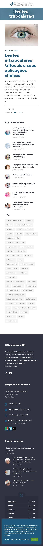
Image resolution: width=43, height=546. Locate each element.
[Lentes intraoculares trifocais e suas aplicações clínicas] (21, 35)
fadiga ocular (11, 247)
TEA (8, 308)
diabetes (19, 234)
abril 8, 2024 (17, 465)
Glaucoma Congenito (14, 255)
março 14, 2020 (18, 149)
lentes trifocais (12, 269)
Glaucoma (21, 251)
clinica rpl (10, 229)
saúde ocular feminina (14, 299)
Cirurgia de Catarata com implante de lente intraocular (24, 204)
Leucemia (24, 269)
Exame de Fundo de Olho (15, 242)
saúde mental (27, 290)
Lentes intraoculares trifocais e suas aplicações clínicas (20, 65)
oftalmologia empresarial (15, 282)
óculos (20, 317)
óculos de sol (11, 321)
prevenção (32, 282)
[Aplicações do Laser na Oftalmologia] (7, 157)
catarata (30, 221)
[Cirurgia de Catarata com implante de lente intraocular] (7, 206)
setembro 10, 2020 (19, 186)
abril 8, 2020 (17, 160)
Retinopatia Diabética (22, 175)
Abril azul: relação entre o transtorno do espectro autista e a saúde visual (25, 471)
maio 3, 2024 (10, 453)
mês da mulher (12, 273)
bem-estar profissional (14, 221)
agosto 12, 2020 (18, 178)
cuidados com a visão (24, 229)
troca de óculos (12, 312)
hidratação (10, 260)
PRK (8, 286)
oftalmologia (11, 277)
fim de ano (10, 251)
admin (9, 112)
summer (31, 303)
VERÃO (24, 312)
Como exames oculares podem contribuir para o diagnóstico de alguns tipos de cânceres (24, 459)
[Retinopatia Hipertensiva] (7, 185)
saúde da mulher (12, 290)
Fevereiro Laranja (26, 247)
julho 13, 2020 (18, 170)
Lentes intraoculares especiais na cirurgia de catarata (23, 144)
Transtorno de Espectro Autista (25, 308)
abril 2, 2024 (17, 476)
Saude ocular (31, 286)
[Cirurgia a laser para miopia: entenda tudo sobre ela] (7, 167)
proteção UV (17, 286)
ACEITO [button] (34, 539)
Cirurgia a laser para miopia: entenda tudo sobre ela (25, 166)
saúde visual (30, 299)
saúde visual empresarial (15, 303)
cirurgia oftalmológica (23, 225)
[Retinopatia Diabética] (7, 176)
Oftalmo (24, 273)
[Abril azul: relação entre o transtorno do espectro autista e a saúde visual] (8, 472)
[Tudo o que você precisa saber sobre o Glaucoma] (8, 483)
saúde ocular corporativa (15, 295)
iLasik (20, 260)
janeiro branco (12, 264)
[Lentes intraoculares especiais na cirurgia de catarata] (7, 146)
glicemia (28, 255)
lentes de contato (27, 264)
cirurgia (9, 225)
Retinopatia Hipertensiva (24, 184)
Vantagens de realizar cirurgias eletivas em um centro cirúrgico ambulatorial (24, 131)
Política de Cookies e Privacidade (17, 539)
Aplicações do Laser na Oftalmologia (23, 156)
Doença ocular (31, 234)
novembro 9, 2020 (19, 210)
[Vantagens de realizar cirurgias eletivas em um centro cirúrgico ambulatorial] (7, 132)
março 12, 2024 (18, 486)
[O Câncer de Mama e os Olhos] (7, 194)
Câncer (9, 234)
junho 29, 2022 (11, 51)
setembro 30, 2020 (19, 197)
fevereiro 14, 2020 (19, 137)
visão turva (10, 317)
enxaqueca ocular (13, 238)
